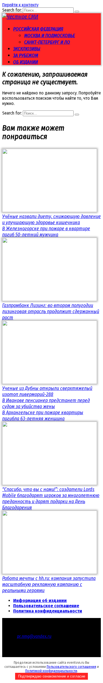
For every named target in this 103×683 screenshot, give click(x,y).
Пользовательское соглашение (46, 606)
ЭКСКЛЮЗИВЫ (26, 49)
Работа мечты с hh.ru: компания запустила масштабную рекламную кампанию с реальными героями (49, 584)
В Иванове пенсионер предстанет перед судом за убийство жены (46, 403)
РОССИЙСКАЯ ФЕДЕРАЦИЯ (38, 29)
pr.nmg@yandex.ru (34, 636)
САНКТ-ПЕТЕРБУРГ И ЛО (47, 42)
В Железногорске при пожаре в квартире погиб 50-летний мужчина (46, 232)
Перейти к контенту (20, 4)
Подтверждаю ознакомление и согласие (51, 676)
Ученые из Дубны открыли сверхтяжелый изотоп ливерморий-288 (47, 391)
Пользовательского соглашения (71, 667)
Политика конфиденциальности (47, 611)
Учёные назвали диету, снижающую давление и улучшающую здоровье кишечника (51, 219)
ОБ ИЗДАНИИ (25, 62)
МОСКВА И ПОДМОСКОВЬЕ (49, 36)
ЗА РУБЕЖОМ (25, 55)
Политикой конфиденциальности (51, 671)
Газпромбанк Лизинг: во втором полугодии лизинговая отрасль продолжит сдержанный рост (50, 311)
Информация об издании (40, 600)
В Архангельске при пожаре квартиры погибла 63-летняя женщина (42, 416)
